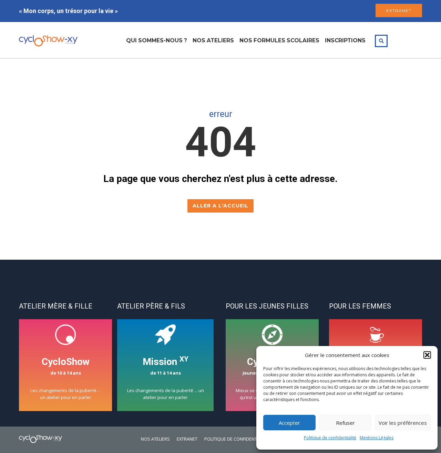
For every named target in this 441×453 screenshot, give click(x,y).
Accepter (289, 422)
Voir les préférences (403, 422)
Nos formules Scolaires (279, 40)
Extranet (187, 439)
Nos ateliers (213, 40)
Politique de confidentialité (330, 438)
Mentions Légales (376, 438)
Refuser (345, 422)
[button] (427, 355)
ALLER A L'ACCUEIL (220, 206)
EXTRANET (398, 10)
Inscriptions (345, 40)
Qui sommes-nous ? (156, 40)
